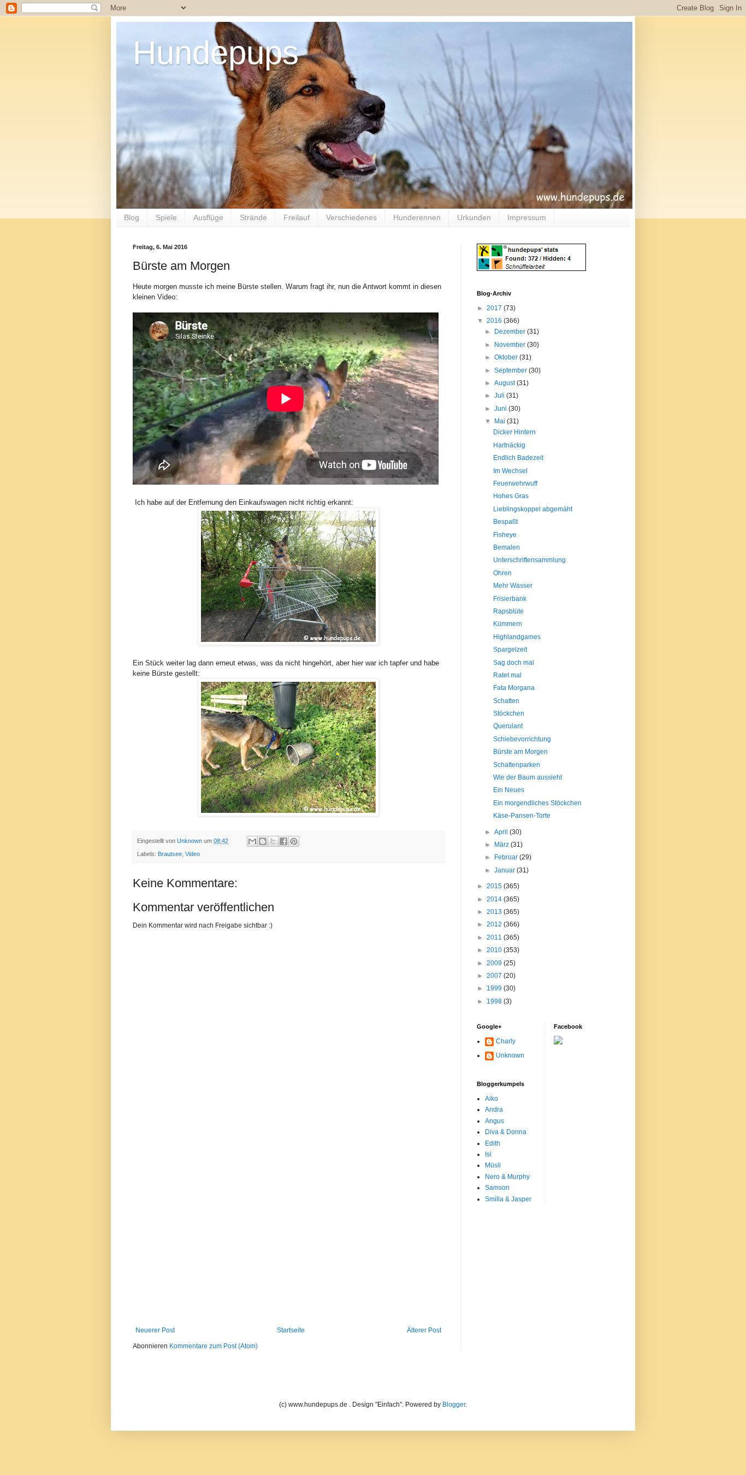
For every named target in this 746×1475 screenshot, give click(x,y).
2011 (495, 937)
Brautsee (170, 854)
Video (192, 854)
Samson (497, 1187)
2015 (495, 886)
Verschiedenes (351, 217)
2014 (495, 899)
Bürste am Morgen (520, 752)
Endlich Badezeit (518, 458)
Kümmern (507, 624)
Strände (253, 217)
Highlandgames (517, 637)
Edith (492, 1143)
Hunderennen (417, 217)
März (502, 844)
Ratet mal (507, 675)
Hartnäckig (509, 445)
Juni (501, 408)
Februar (506, 857)
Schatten (506, 701)
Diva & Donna (505, 1132)
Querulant (508, 726)
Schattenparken (516, 765)
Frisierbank (509, 599)
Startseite (291, 1330)
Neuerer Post (155, 1330)
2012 (495, 924)
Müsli (493, 1165)
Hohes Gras (511, 496)
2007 (495, 976)
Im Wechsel (510, 471)
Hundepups (216, 52)
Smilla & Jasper (508, 1199)
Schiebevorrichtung (522, 739)
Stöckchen (508, 713)
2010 (495, 950)
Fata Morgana (514, 688)
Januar (505, 870)
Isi (488, 1154)
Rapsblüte (508, 611)
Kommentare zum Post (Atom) (213, 1346)
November (510, 345)
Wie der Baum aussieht (527, 777)
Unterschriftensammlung (529, 560)
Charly (506, 1041)
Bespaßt (505, 522)
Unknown (510, 1055)
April (502, 832)
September (511, 370)
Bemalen (506, 547)
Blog (131, 217)
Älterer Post (424, 1330)
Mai (500, 421)
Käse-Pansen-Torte (521, 815)
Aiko (491, 1098)
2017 (495, 308)
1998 (495, 1001)
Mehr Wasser (512, 585)
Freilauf (296, 217)
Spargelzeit (510, 649)
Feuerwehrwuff (515, 483)
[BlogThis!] (262, 841)
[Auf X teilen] (273, 841)
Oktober (506, 357)
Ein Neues (508, 790)
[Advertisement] (288, 1244)
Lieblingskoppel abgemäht (532, 509)
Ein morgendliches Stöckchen (537, 803)
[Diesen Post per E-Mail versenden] (252, 841)
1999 (495, 988)
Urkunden (474, 217)
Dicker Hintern (514, 432)
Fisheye (505, 535)
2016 (495, 320)
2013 (495, 912)
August (505, 383)
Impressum (526, 217)
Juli (500, 395)
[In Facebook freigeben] (283, 841)
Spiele (166, 217)
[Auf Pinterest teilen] (293, 841)
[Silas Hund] (558, 1042)
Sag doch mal (513, 662)
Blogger (453, 1404)
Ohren (502, 573)
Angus (494, 1121)
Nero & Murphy (507, 1177)
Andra (494, 1109)
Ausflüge (208, 217)
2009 (495, 963)
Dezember (510, 331)
